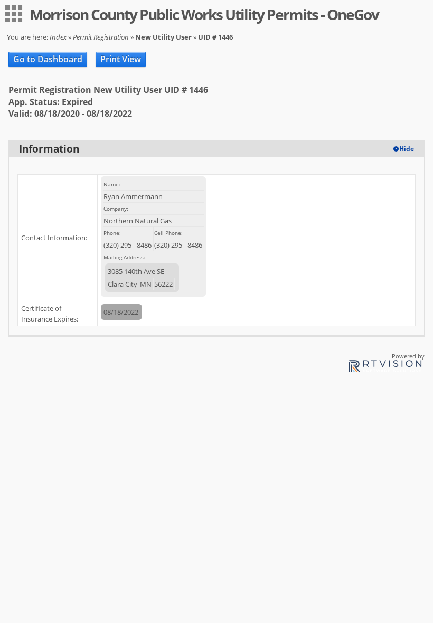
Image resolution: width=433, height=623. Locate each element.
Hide (406, 148)
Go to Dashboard (47, 59)
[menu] (13, 13)
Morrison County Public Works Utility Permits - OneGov (204, 14)
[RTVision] (385, 368)
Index (58, 37)
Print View (120, 59)
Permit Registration (101, 37)
